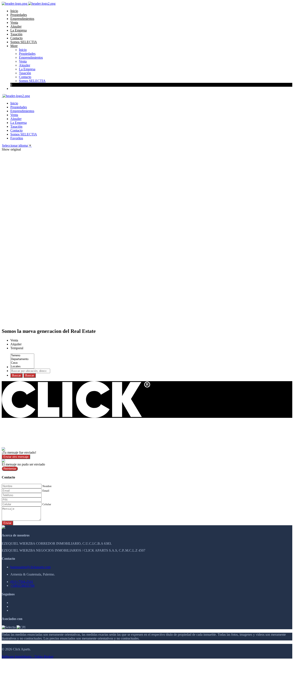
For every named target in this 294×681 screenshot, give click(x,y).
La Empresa (18, 30)
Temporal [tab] (16, 348)
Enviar (7, 523)
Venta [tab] (14, 340)
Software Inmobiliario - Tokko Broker (27, 656)
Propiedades (18, 15)
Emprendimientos (22, 18)
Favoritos (16, 138)
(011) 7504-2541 (21, 581)
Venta (14, 22)
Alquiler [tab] (16, 344)
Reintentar (9, 468)
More (14, 46)
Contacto (16, 38)
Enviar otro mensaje (15, 456)
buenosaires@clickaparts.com (30, 567)
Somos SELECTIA (23, 42)
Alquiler (16, 26)
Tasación (16, 34)
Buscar (16, 375)
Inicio (14, 11)
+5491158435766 (22, 585)
